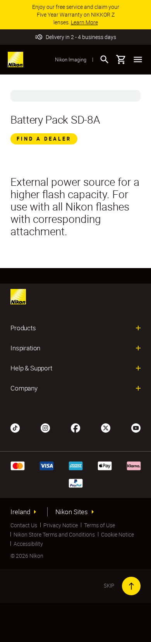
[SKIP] (131, 586)
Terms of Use (99, 525)
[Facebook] (75, 427)
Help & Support (31, 368)
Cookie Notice (117, 534)
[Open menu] (137, 59)
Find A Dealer (44, 138)
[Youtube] (136, 427)
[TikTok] (15, 427)
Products (23, 328)
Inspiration (25, 348)
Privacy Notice (60, 525)
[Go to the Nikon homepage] (15, 59)
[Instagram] (45, 427)
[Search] (104, 59)
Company (24, 388)
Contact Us (23, 525)
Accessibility (28, 543)
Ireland (20, 512)
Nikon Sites (71, 512)
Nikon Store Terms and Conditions (54, 534)
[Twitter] (105, 427)
